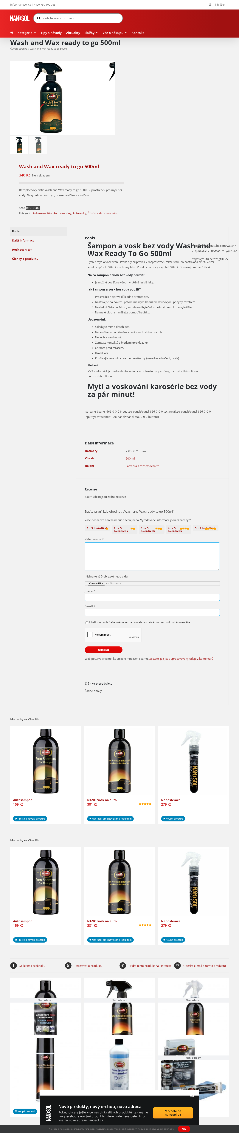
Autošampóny (62, 213)
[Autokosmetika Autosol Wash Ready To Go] (48, 98)
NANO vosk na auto (102, 800)
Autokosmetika (42, 213)
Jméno (90, 591)
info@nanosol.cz (20, 4)
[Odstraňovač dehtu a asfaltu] (45, 1070)
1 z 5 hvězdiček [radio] (97, 528)
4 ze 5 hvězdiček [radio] (175, 529)
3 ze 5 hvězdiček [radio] (148, 529)
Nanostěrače (170, 800)
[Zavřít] (192, 1096)
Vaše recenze (94, 539)
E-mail (90, 606)
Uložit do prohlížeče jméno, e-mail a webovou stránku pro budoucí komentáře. (140, 622)
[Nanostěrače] (193, 761)
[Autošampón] (45, 761)
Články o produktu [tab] (25, 259)
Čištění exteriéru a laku (102, 213)
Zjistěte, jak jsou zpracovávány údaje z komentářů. (181, 658)
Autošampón (22, 800)
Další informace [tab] (23, 240)
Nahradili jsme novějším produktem (112, 818)
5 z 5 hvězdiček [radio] (205, 528)
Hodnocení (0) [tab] (22, 249)
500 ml (130, 458)
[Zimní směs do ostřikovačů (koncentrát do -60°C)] (119, 1070)
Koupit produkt (174, 818)
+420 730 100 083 (44, 4)
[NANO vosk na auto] (119, 761)
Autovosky (79, 213)
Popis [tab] (16, 231)
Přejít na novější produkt (31, 818)
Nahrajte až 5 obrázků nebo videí (107, 576)
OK (184, 1128)
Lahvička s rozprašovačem (142, 466)
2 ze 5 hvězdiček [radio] (121, 529)
